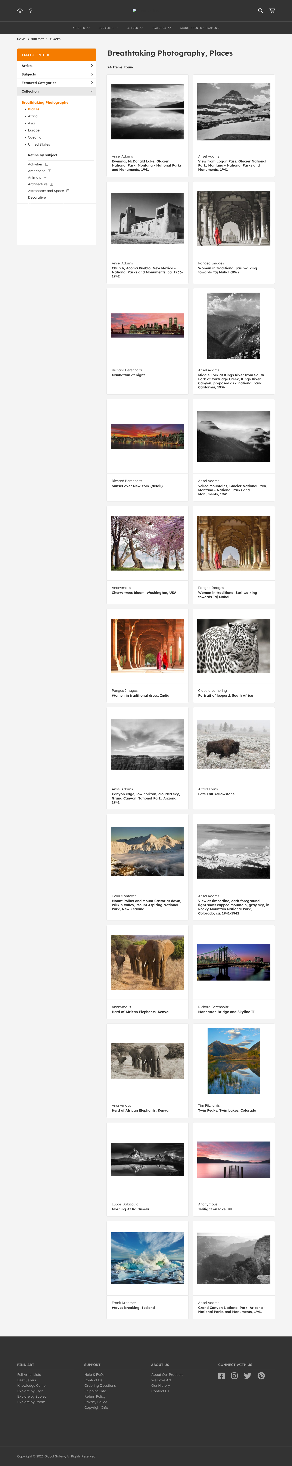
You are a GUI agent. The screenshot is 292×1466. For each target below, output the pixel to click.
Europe (34, 130)
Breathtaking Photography (45, 102)
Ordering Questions (100, 1385)
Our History (160, 1385)
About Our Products (167, 1374)
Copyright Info (96, 1407)
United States (39, 144)
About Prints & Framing (200, 27)
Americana (37, 171)
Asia (31, 123)
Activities (35, 164)
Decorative (37, 197)
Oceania (34, 137)
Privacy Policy (95, 1402)
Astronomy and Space (46, 191)
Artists (27, 65)
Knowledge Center (32, 1385)
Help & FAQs (94, 1374)
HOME (21, 39)
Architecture (37, 184)
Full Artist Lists (29, 1374)
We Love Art (161, 1380)
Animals (34, 177)
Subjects (29, 74)
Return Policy (95, 1396)
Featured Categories (39, 83)
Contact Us (93, 1380)
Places (33, 109)
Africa (33, 116)
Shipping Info (95, 1391)
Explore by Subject (32, 1396)
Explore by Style (30, 1391)
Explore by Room (31, 1402)
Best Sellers (26, 1380)
